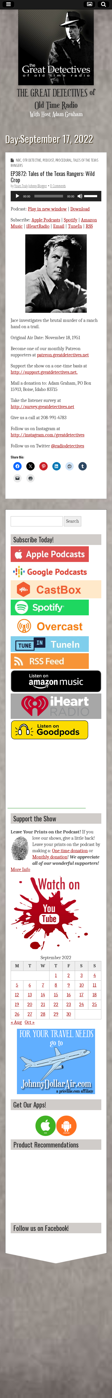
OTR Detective (32, 160)
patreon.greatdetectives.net (63, 355)
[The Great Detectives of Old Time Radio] (56, 47)
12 (17, 995)
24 (81, 1004)
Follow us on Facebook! (41, 1228)
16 (69, 995)
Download (80, 209)
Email (58, 226)
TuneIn (75, 226)
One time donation (70, 851)
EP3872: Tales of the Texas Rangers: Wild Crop (53, 176)
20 (29, 1004)
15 (56, 995)
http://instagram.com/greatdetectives (47, 435)
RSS (89, 226)
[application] (56, 196)
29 (56, 1014)
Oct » (30, 1022)
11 (94, 985)
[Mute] (80, 196)
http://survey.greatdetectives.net (42, 407)
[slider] (91, 195)
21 (43, 1004)
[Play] (17, 196)
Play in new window (47, 209)
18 (94, 995)
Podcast (48, 160)
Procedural (63, 160)
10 (81, 985)
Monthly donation (49, 857)
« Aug (16, 1022)
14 (43, 995)
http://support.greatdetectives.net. (44, 372)
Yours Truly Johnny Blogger (30, 185)
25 (94, 1004)
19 (17, 1004)
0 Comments (58, 185)
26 (17, 1014)
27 (30, 1014)
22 (56, 1004)
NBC (18, 160)
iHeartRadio (37, 226)
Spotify (70, 220)
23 (68, 1004)
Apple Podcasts (46, 220)
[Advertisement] (47, 775)
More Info (20, 869)
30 (68, 1014)
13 (30, 995)
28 (43, 1014)
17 (81, 995)
